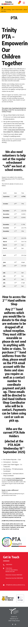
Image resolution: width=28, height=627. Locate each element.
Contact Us (14, 616)
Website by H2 (14, 618)
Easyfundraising (14, 121)
